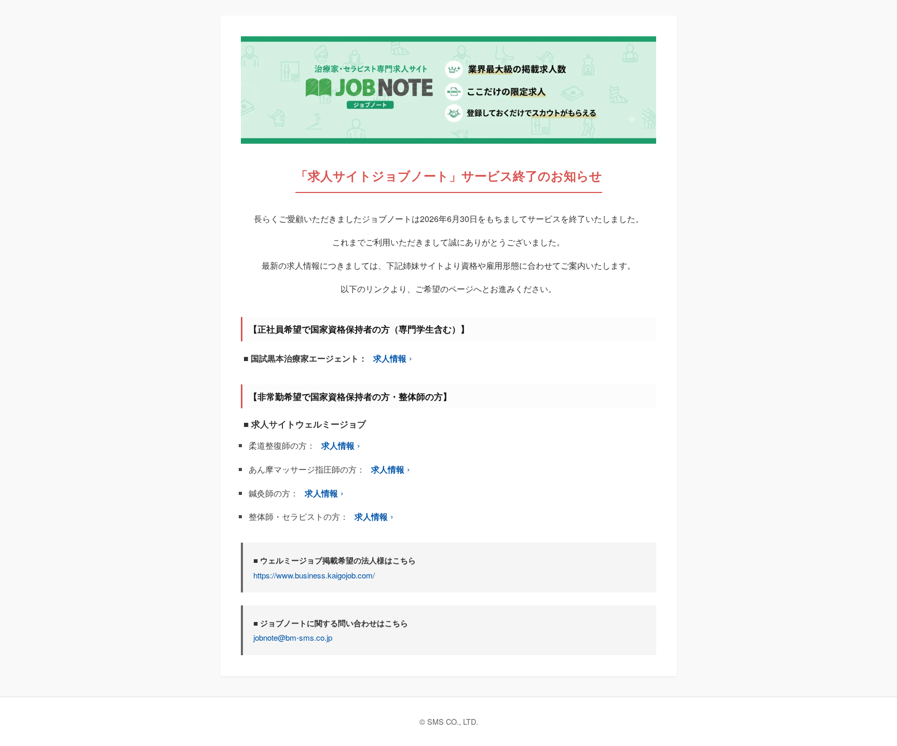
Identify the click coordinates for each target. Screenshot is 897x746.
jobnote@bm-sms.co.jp (292, 637)
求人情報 (389, 358)
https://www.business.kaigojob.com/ (314, 575)
